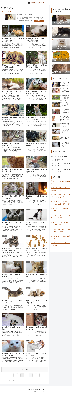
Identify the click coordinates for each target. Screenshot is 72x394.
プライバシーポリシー (39, 389)
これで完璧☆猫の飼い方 (58, 160)
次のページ (25, 369)
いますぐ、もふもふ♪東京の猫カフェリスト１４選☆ (60, 165)
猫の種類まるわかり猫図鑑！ (59, 156)
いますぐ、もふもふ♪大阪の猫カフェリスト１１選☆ (60, 171)
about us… (30, 389)
